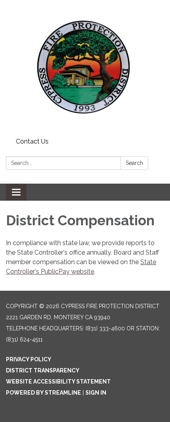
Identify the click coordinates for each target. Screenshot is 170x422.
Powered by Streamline (43, 392)
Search (134, 163)
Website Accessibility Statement (58, 381)
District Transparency (42, 370)
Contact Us (32, 141)
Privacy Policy (28, 359)
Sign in (95, 392)
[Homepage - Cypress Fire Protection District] (85, 67)
